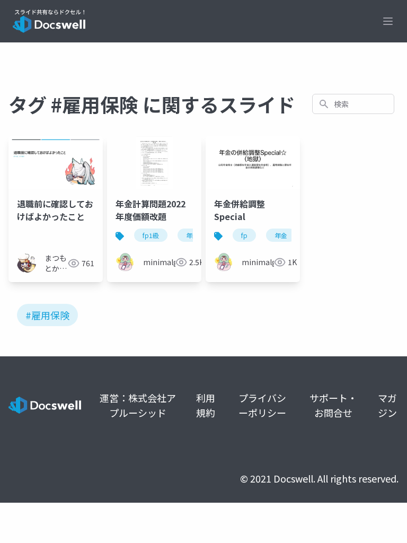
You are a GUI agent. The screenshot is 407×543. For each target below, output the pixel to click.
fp (244, 235)
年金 (192, 235)
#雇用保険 (47, 315)
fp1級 (151, 235)
